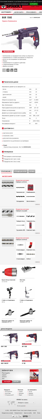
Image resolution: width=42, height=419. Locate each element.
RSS (20, 416)
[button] (26, 402)
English (33, 6)
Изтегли (16, 381)
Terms (38, 413)
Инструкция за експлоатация (12, 156)
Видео (20, 395)
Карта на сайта (28, 413)
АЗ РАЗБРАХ (33, 4)
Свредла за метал (22, 238)
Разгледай (7, 381)
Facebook (16, 416)
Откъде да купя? (9, 395)
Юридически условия (7, 413)
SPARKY (12, 6)
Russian (37, 6)
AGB (34, 413)
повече (37, 204)
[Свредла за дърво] (8, 218)
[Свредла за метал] (8, 246)
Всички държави (21, 405)
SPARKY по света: (22, 399)
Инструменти (8, 391)
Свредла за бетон (22, 181)
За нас (30, 391)
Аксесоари (8, 393)
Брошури (21, 393)
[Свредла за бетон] (8, 189)
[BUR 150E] (21, 38)
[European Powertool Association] (26, 417)
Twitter (13, 416)
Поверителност (18, 413)
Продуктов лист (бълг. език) (12, 161)
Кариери (31, 393)
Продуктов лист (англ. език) (12, 159)
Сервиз (21, 391)
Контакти (31, 395)
